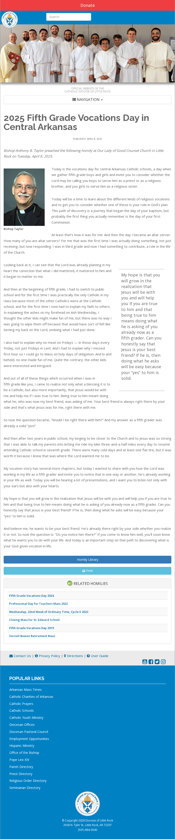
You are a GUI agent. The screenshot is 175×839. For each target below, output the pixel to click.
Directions (74, 655)
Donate (87, 5)
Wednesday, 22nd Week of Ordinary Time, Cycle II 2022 (48, 612)
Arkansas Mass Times (25, 689)
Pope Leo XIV (19, 759)
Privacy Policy (49, 655)
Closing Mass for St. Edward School (34, 620)
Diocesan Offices (22, 724)
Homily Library (87, 559)
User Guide (99, 655)
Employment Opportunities (29, 739)
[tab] (87, 99)
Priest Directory (20, 774)
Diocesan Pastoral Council (28, 731)
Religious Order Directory (27, 780)
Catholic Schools (21, 710)
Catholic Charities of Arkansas (31, 696)
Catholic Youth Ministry (26, 717)
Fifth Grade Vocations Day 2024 (31, 596)
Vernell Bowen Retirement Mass (32, 636)
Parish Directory (21, 767)
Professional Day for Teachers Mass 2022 (38, 604)
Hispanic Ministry (21, 745)
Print (89, 571)
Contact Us (22, 655)
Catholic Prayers (21, 703)
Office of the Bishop (24, 752)
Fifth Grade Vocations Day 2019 (31, 628)
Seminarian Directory (24, 787)
